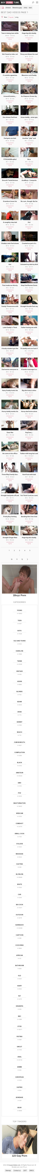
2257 (25, 1170)
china (25, 7)
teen (30, 7)
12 (22, 559)
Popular (11, 17)
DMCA (32, 1170)
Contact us (17, 1170)
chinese (8, 7)
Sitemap (8, 1170)
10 (11, 559)
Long (16, 17)
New (5, 17)
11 (16, 559)
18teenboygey (17, 7)
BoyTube (10, 2)
